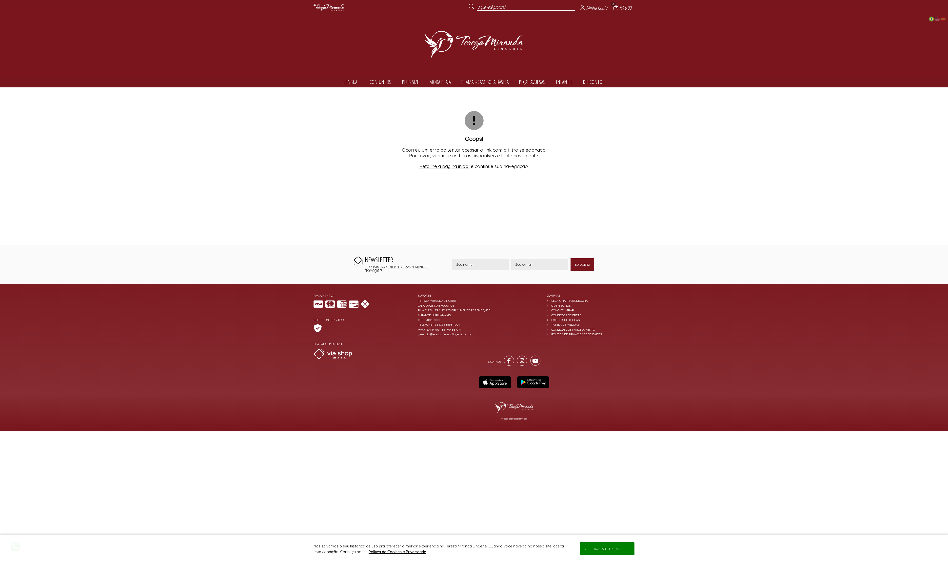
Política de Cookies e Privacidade (397, 551)
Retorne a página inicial (444, 166)
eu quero (582, 264)
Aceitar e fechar (607, 549)
